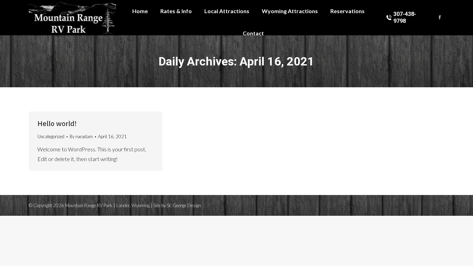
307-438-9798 (404, 17)
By (81, 136)
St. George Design (184, 205)
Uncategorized (50, 136)
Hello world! (57, 123)
